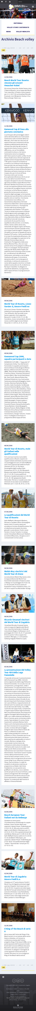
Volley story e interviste (18, 27)
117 (24, 48)
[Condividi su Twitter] (18, 980)
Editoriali (18, 23)
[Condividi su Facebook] (14, 980)
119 (32, 48)
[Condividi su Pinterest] (22, 980)
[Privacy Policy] (13, 999)
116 (20, 48)
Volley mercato (23, 31)
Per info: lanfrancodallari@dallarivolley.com (18, 998)
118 (28, 48)
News (8, 31)
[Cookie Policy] (22, 999)
